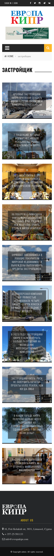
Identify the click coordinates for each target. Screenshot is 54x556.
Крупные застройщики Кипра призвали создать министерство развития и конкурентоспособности (27, 99)
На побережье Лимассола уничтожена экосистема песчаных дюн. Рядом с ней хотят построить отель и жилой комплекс (27, 221)
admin (23, 551)
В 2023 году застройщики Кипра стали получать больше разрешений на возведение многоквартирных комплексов (27, 343)
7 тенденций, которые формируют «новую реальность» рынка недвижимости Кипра (27, 140)
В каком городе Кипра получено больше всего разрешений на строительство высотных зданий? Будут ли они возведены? (27, 424)
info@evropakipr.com (16, 539)
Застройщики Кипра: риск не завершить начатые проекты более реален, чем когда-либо (27, 384)
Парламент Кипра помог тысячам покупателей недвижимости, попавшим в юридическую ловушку (27, 181)
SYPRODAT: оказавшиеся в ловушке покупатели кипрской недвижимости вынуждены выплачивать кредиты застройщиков (27, 262)
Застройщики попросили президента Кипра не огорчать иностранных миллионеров (27, 465)
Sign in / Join (11, 3)
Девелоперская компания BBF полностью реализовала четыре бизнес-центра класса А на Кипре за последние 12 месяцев (27, 302)
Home (10, 56)
